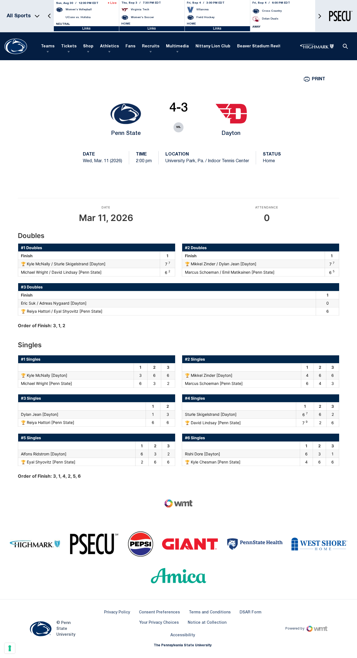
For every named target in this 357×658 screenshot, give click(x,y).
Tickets (68, 46)
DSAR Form (250, 612)
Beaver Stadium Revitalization (268, 46)
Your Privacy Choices (159, 623)
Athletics (109, 46)
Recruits (150, 46)
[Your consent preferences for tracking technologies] (9, 648)
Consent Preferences (159, 612)
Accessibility (182, 635)
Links (86, 28)
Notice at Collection (207, 623)
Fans (130, 46)
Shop (88, 46)
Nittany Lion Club (213, 46)
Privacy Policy (117, 612)
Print (318, 79)
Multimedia (177, 46)
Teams (47, 46)
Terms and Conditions (210, 612)
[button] (49, 16)
